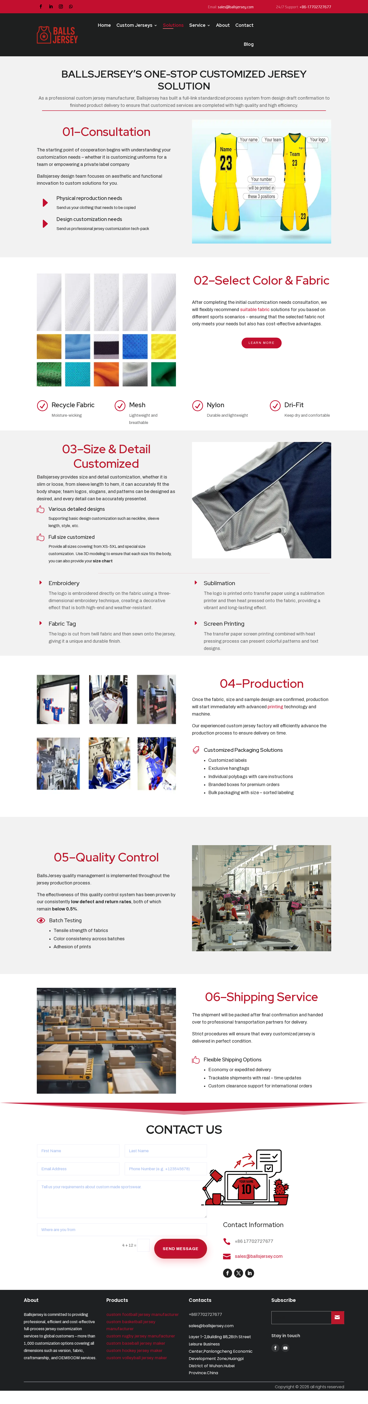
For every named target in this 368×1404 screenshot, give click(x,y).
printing (275, 706)
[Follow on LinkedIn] (51, 7)
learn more (262, 343)
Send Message (181, 1249)
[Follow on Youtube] (285, 1348)
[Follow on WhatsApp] (71, 7)
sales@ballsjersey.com (236, 7)
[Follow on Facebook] (41, 7)
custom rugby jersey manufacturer (140, 1336)
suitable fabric (255, 309)
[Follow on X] (238, 1273)
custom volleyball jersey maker (136, 1357)
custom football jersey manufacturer (142, 1314)
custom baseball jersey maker (135, 1343)
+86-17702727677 (315, 7)
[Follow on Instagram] (61, 7)
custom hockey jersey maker (134, 1350)
